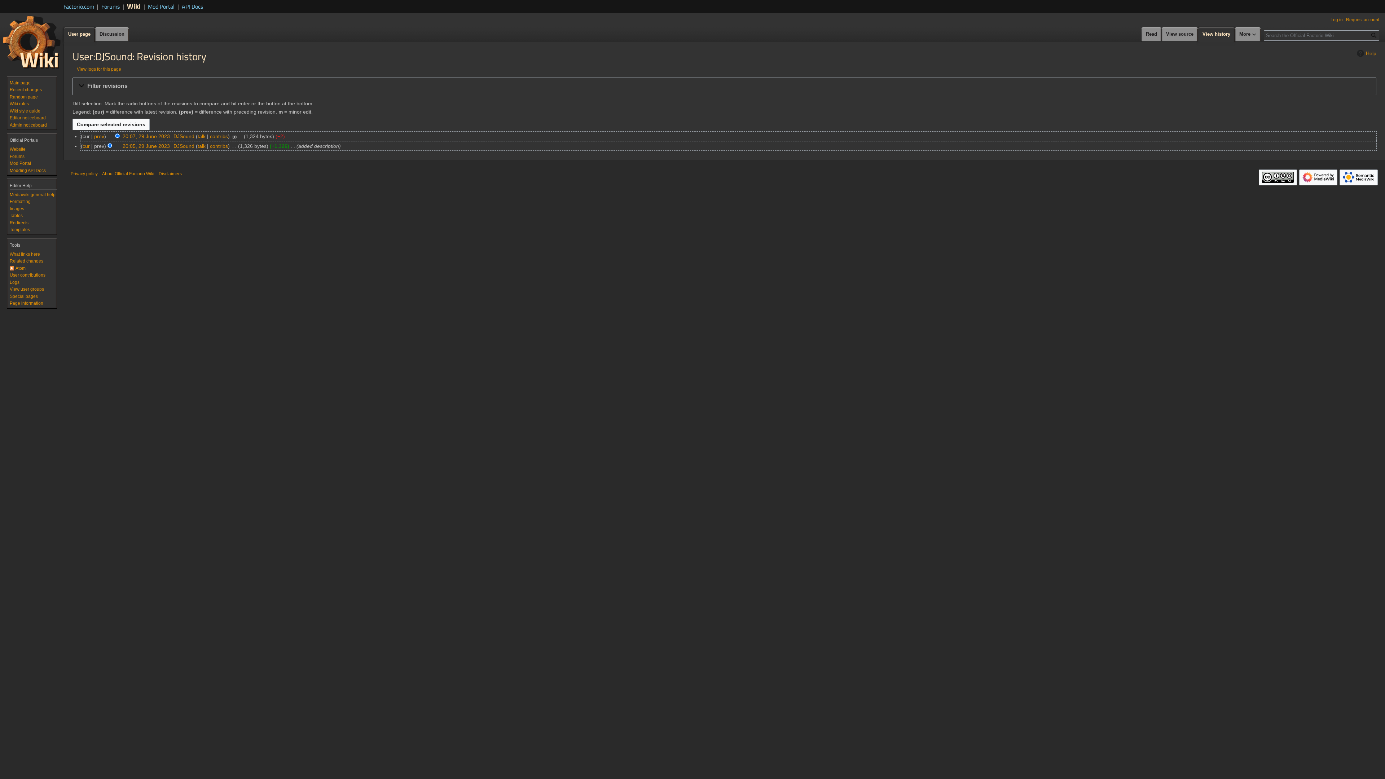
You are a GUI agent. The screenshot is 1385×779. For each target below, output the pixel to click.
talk (202, 136)
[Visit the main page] (32, 42)
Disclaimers (170, 173)
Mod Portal (161, 6)
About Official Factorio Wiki (128, 173)
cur (86, 146)
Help (1371, 53)
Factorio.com (78, 6)
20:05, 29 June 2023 (146, 146)
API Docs (192, 6)
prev (99, 136)
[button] (724, 86)
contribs (219, 136)
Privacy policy (84, 173)
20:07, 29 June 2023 (146, 136)
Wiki (134, 6)
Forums (110, 6)
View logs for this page (99, 69)
